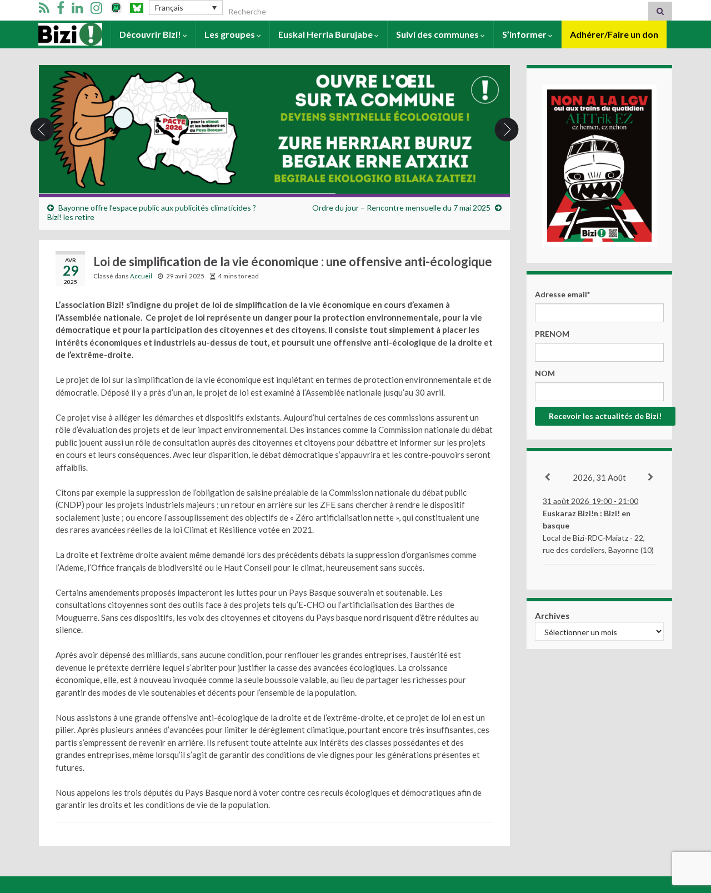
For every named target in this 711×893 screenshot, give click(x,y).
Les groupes (230, 34)
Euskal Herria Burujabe (326, 34)
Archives (552, 616)
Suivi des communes (438, 34)
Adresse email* (562, 294)
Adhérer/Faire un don (614, 34)
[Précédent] (548, 477)
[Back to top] (686, 827)
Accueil (53, 34)
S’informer (525, 34)
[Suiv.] (651, 477)
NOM (545, 373)
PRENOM (552, 333)
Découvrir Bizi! (151, 34)
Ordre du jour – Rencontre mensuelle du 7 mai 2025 (401, 207)
